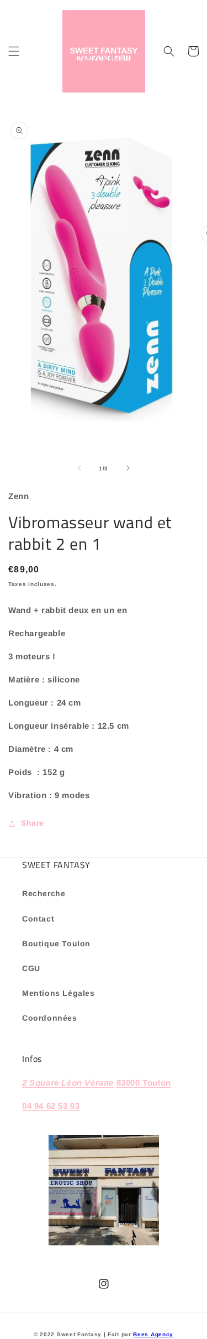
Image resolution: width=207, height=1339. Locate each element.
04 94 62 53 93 (50, 1105)
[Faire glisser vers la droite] (128, 468)
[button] (14, 51)
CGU (31, 968)
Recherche (43, 893)
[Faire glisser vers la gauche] (79, 468)
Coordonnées (49, 1017)
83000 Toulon (143, 1082)
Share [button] (32, 822)
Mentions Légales (58, 993)
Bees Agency (153, 1334)
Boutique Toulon (56, 943)
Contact (38, 918)
